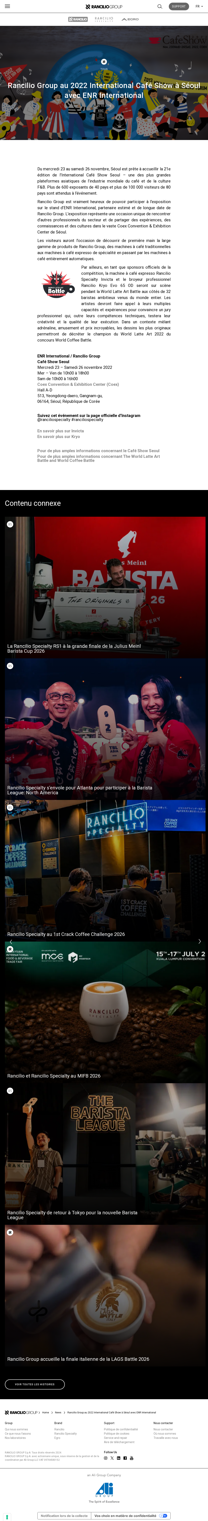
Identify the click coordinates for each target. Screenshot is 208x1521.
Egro (57, 1437)
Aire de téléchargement (119, 1442)
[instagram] (105, 1458)
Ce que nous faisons (18, 1433)
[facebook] (125, 1458)
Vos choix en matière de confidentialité (125, 1516)
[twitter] (112, 1458)
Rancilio (59, 1429)
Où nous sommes (165, 1433)
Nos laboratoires (15, 1437)
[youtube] (131, 1458)
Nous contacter (163, 1429)
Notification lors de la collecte (64, 1516)
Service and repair (115, 1437)
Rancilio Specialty (65, 1433)
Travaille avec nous (166, 1437)
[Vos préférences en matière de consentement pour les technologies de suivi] (7, 1517)
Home (45, 1412)
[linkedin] (118, 1458)
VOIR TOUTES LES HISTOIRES (35, 1384)
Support (179, 6)
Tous (104, 69)
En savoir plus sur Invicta (60, 431)
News (58, 1412)
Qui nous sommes (16, 1429)
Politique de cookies (116, 1433)
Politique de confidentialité (121, 1429)
